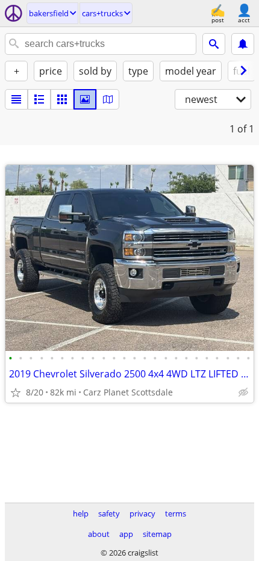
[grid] (62, 99)
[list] (16, 99)
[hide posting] (243, 392)
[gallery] (84, 99)
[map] (107, 99)
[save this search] (242, 44)
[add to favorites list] (15, 392)
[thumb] (39, 99)
